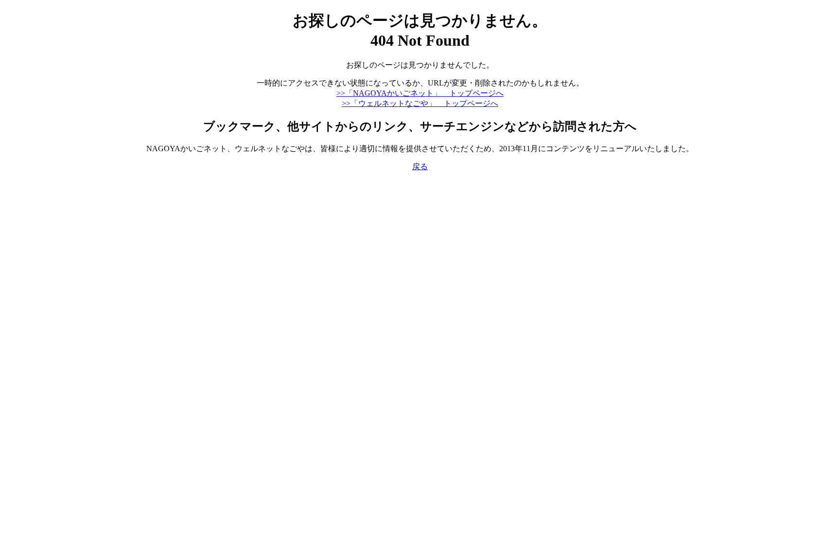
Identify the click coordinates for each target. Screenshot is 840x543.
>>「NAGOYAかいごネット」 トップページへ (420, 93)
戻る (420, 166)
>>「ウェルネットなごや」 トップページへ (420, 103)
